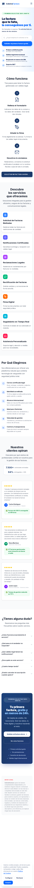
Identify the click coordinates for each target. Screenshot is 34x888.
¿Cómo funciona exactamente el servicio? (14, 636)
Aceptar (8, 882)
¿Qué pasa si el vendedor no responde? (12, 644)
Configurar (8, 878)
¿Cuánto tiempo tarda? (10, 666)
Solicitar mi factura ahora (16, 734)
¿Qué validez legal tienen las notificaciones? (12, 653)
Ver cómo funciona (17, 741)
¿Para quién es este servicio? (12, 660)
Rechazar (19, 878)
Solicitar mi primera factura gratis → (17, 43)
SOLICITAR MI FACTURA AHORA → (17, 174)
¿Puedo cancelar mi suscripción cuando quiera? (13, 674)
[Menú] (31, 3)
